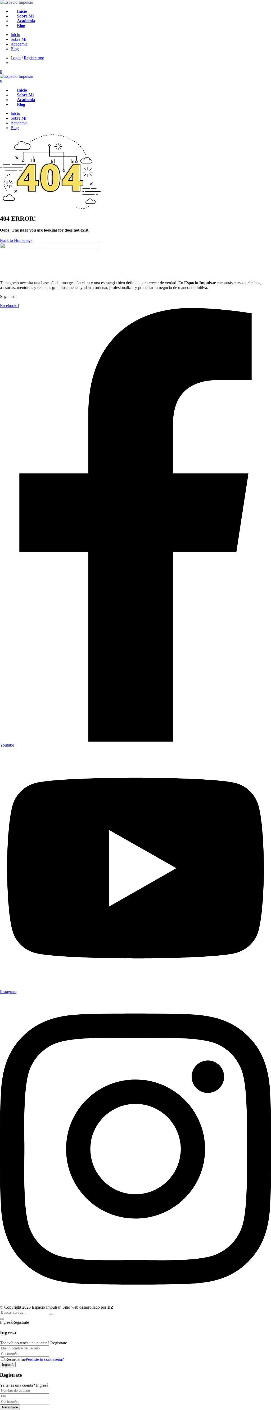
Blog (21, 25)
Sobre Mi (25, 16)
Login (16, 58)
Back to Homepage (16, 240)
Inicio (22, 11)
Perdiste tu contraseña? (45, 1359)
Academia (26, 21)
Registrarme (34, 58)
